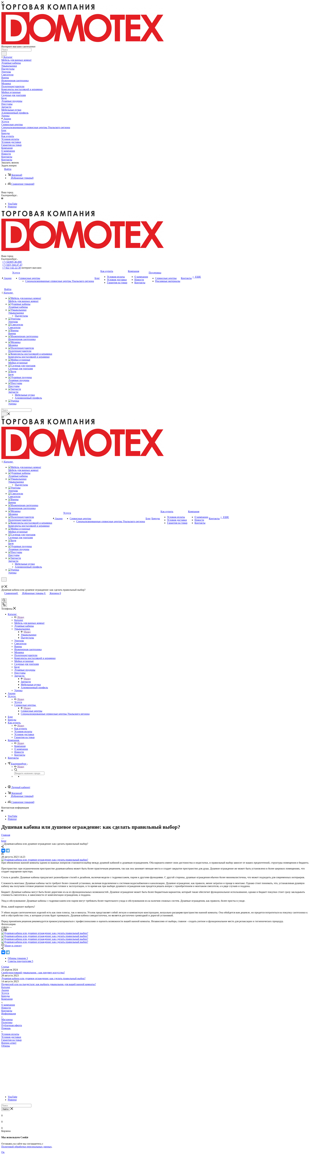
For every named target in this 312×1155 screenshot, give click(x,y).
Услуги (18, 702)
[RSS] (2, 853)
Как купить (20, 728)
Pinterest (12, 206)
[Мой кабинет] (2, 583)
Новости (6, 1007)
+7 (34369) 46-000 (12, 262)
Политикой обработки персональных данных (26, 1146)
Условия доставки (11, 1037)
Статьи (5, 966)
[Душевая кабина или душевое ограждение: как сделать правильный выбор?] (44, 859)
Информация (8, 1013)
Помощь (6, 1028)
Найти (5, 1109)
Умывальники (28, 634)
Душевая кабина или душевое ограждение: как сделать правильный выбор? (43, 978)
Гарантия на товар (11, 1040)
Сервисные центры (31, 711)
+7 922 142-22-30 (11, 267)
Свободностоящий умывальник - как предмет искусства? (33, 972)
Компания (20, 746)
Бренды (5, 996)
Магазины (7, 1019)
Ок (3, 1152)
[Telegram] (8, 850)
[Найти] (4, 53)
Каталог (18, 620)
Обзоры (5, 1045)
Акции (5, 990)
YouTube (12, 203)
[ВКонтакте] (3, 850)
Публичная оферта (11, 1025)
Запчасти (26, 681)
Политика (6, 1022)
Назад (21, 617)
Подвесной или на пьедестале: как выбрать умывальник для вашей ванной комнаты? (48, 984)
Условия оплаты (10, 1034)
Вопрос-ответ (8, 1043)
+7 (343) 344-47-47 (12, 264)
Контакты (6, 1010)
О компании (8, 1004)
